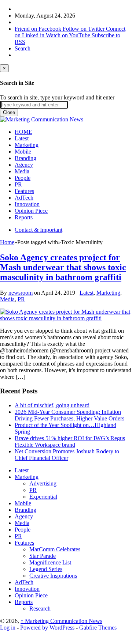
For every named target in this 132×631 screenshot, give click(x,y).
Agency (24, 165)
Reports (24, 217)
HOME (23, 132)
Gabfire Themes (98, 627)
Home (7, 242)
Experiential (43, 497)
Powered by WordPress (47, 627)
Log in (7, 627)
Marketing (26, 145)
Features (24, 191)
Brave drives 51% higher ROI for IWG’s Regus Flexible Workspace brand (70, 441)
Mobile (23, 151)
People (22, 178)
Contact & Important (38, 230)
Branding (25, 158)
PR (18, 184)
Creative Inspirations (53, 576)
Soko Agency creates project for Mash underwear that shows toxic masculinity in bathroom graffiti (63, 267)
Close (9, 112)
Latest (22, 138)
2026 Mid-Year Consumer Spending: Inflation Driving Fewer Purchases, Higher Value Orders (69, 415)
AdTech (24, 197)
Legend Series (45, 569)
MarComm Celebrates (54, 549)
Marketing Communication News (61, 621)
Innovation (27, 204)
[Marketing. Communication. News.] (41, 119)
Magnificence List (50, 562)
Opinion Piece (31, 211)
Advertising (42, 483)
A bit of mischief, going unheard (52, 405)
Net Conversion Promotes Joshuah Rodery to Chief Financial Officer (67, 454)
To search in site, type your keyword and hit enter (57, 97)
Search (22, 48)
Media (22, 171)
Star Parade (42, 556)
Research (40, 608)
